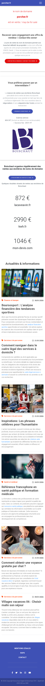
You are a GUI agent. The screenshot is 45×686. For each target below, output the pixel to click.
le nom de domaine (22, 11)
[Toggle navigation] (40, 3)
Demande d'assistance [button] (21, 111)
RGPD (22, 653)
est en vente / (22, 22)
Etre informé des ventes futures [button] (21, 177)
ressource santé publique (13, 506)
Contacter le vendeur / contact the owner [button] (21, 61)
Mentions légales (22, 648)
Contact (23, 657)
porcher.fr (22, 16)
